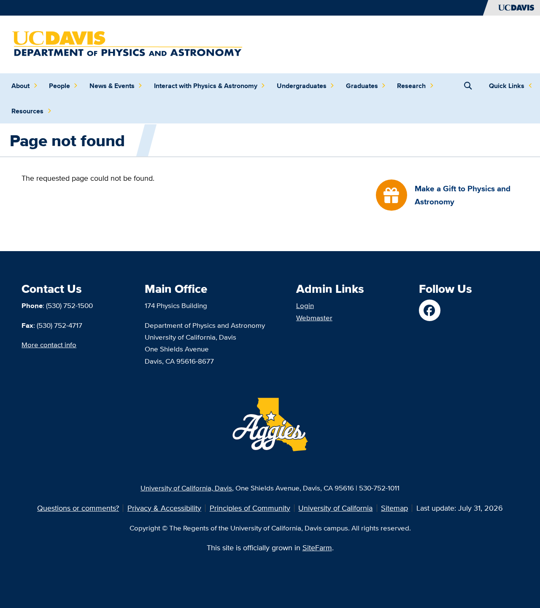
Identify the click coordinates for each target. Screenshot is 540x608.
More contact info (49, 344)
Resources (27, 111)
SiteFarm (317, 547)
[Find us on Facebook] (429, 310)
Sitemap (394, 508)
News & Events (112, 86)
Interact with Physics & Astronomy (205, 86)
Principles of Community (250, 508)
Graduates (362, 86)
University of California (335, 508)
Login (305, 305)
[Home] (127, 43)
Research (411, 86)
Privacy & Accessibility (164, 508)
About (20, 86)
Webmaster (314, 317)
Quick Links (506, 86)
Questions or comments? (78, 508)
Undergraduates (302, 86)
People (59, 86)
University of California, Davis (186, 487)
